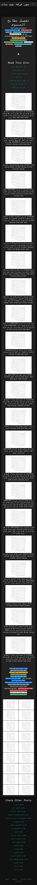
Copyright (18, 881)
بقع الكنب (9, 32)
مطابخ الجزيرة (18, 852)
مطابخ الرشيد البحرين (18, 835)
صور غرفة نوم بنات (15, 4)
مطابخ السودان (18, 804)
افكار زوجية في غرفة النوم (18, 670)
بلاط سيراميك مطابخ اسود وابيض (13, 42)
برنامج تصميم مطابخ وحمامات (22, 44)
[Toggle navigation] (33, 4)
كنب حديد (18, 77)
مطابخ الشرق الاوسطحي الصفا (18, 859)
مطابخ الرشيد (18, 849)
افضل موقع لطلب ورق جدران (18, 676)
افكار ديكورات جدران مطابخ (18, 692)
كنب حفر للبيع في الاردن (18, 73)
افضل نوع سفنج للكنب (10, 688)
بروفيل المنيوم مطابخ (18, 38)
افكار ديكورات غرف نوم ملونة (18, 668)
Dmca (6, 879)
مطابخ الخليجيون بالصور (18, 825)
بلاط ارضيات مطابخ (26, 30)
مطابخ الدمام (18, 866)
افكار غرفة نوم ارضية (18, 680)
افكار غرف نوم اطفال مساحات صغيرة (18, 684)
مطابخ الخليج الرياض (18, 856)
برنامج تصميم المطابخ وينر (18, 40)
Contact (14, 879)
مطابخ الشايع (18, 862)
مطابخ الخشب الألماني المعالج (18, 815)
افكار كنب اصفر (26, 678)
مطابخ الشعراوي (18, 821)
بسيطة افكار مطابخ (26, 36)
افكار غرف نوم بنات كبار (13, 678)
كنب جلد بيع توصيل (18, 87)
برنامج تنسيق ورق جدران (12, 36)
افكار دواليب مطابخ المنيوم (18, 686)
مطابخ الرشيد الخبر (18, 842)
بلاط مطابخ (18, 46)
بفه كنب (24, 34)
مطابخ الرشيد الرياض (18, 839)
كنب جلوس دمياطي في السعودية (18, 80)
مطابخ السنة (18, 832)
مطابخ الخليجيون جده (18, 828)
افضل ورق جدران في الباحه (18, 674)
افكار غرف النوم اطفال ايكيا (18, 672)
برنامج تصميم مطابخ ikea (12, 30)
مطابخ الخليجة (18, 845)
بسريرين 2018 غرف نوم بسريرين (22, 32)
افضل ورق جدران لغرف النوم (18, 694)
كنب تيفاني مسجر (18, 70)
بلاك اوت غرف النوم (15, 34)
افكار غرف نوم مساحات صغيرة (18, 690)
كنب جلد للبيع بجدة (18, 67)
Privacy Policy (26, 879)
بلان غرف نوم (9, 44)
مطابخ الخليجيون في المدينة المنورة (18, 818)
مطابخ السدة (18, 869)
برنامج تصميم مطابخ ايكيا (18, 28)
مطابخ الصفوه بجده (18, 808)
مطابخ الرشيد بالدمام (18, 811)
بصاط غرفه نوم (28, 42)
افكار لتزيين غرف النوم (25, 688)
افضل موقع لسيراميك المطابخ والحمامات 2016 (18, 682)
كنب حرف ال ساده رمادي (18, 84)
